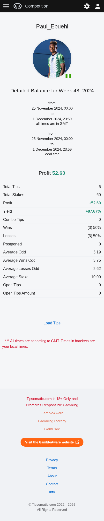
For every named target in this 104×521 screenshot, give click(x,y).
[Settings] (87, 6)
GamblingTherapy (52, 421)
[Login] (98, 6)
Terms (52, 468)
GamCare (52, 429)
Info (52, 492)
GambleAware (52, 413)
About (52, 476)
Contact (52, 484)
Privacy (52, 460)
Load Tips (52, 323)
